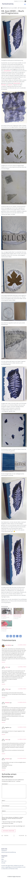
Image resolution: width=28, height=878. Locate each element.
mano (6, 667)
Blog (2, 859)
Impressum (4, 850)
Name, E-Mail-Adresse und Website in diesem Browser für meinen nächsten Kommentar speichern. (12, 818)
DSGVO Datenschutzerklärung (8, 852)
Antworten (3, 662)
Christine (7, 758)
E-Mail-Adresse (6, 805)
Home (2, 857)
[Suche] (25, 1)
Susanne (10, 84)
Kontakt (3, 862)
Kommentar (5, 783)
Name (3, 800)
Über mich (3, 861)
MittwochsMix (16, 83)
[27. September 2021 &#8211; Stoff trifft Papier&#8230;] (6, 611)
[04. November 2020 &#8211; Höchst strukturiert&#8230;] (18, 611)
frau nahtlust (8, 645)
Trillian (6, 689)
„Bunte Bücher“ (7, 70)
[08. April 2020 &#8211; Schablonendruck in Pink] (6, 623)
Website (4, 811)
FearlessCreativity (7, 4)
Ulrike (6, 739)
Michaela (3, 84)
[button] (25, 4)
